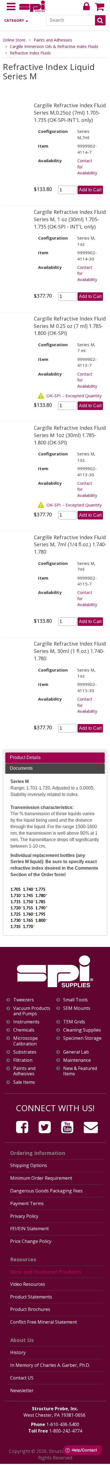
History (18, 1352)
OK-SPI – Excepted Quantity (74, 395)
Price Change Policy (30, 1241)
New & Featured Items (80, 1071)
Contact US (22, 1378)
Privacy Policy (24, 1216)
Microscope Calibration (25, 1041)
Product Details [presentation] (25, 757)
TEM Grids (74, 1022)
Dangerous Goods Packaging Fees (46, 1191)
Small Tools (75, 1000)
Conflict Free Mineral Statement (43, 1322)
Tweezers (23, 1000)
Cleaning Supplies (82, 1030)
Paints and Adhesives (53, 40)
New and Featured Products (45, 1271)
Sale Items (24, 1082)
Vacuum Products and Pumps (31, 1011)
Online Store (14, 40)
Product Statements (31, 1297)
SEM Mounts (76, 1008)
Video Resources (27, 1284)
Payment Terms (27, 1203)
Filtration (22, 1060)
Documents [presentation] (21, 768)
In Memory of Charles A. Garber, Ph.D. (50, 1365)
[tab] (55, 757)
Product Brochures (30, 1309)
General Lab (76, 1052)
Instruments (26, 1022)
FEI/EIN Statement (29, 1228)
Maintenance (77, 1060)
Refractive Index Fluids (30, 53)
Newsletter (22, 1390)
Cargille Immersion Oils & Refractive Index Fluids (54, 46)
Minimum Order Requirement (41, 1178)
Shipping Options (28, 1165)
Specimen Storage (82, 1038)
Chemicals (23, 1030)
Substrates (24, 1052)
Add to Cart (90, 189)
